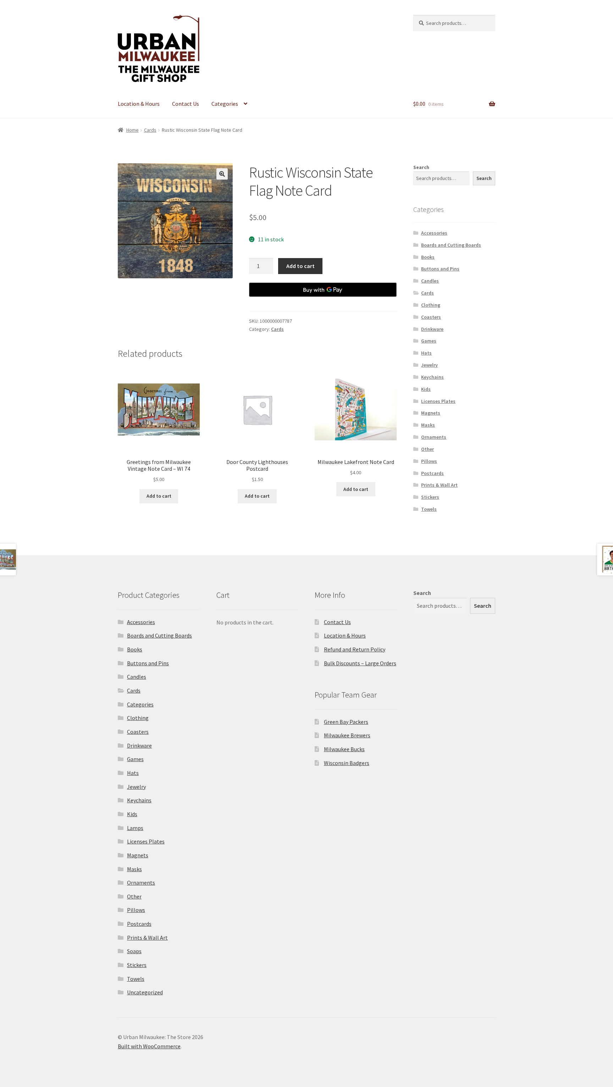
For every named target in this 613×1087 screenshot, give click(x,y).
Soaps (134, 951)
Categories (224, 103)
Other (427, 449)
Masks (428, 425)
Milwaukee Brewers (347, 735)
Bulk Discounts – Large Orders (360, 663)
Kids (426, 389)
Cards (150, 130)
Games (428, 341)
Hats (426, 353)
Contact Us (185, 103)
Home (132, 130)
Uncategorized (145, 992)
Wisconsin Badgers (346, 762)
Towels (429, 509)
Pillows (429, 461)
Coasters (431, 317)
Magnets (430, 413)
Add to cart (300, 265)
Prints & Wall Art (439, 485)
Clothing (430, 305)
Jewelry (429, 365)
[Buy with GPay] (323, 290)
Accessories (434, 233)
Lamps (135, 827)
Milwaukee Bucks (344, 749)
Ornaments (433, 437)
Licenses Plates (438, 401)
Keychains (432, 377)
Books (428, 257)
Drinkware (432, 329)
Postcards (432, 473)
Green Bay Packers (346, 721)
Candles (430, 281)
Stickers (430, 497)
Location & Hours (139, 103)
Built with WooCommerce (149, 1046)
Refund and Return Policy (354, 649)
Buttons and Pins (440, 269)
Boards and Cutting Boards (451, 245)
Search (421, 167)
